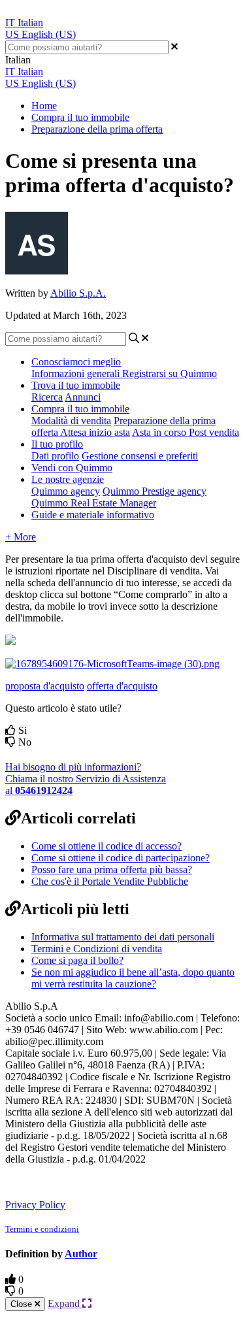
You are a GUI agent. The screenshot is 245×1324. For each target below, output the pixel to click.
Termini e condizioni (42, 1229)
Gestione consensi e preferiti (140, 455)
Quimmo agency (65, 491)
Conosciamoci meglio (76, 361)
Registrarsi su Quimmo (169, 373)
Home (44, 105)
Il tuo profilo (57, 444)
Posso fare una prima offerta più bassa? (111, 869)
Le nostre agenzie (67, 479)
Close (22, 1304)
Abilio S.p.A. (78, 293)
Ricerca (47, 397)
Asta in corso (160, 432)
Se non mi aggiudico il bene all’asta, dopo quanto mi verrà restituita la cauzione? (133, 978)
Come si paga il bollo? (77, 960)
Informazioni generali (76, 373)
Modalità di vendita (71, 420)
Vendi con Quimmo (71, 467)
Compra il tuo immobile (80, 117)
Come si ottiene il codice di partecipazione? (120, 857)
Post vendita (214, 432)
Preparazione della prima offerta (97, 129)
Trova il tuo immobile (75, 385)
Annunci (83, 397)
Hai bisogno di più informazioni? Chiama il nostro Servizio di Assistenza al (85, 778)
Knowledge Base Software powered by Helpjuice (112, 1181)
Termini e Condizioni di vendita (96, 948)
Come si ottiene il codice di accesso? (106, 846)
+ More (20, 536)
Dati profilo (55, 455)
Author (81, 1253)
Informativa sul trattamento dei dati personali (122, 936)
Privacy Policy (35, 1204)
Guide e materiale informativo (92, 514)
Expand (65, 1303)
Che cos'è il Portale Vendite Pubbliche (109, 881)
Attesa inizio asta (95, 432)
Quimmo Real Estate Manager (93, 502)
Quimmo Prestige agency (154, 491)
